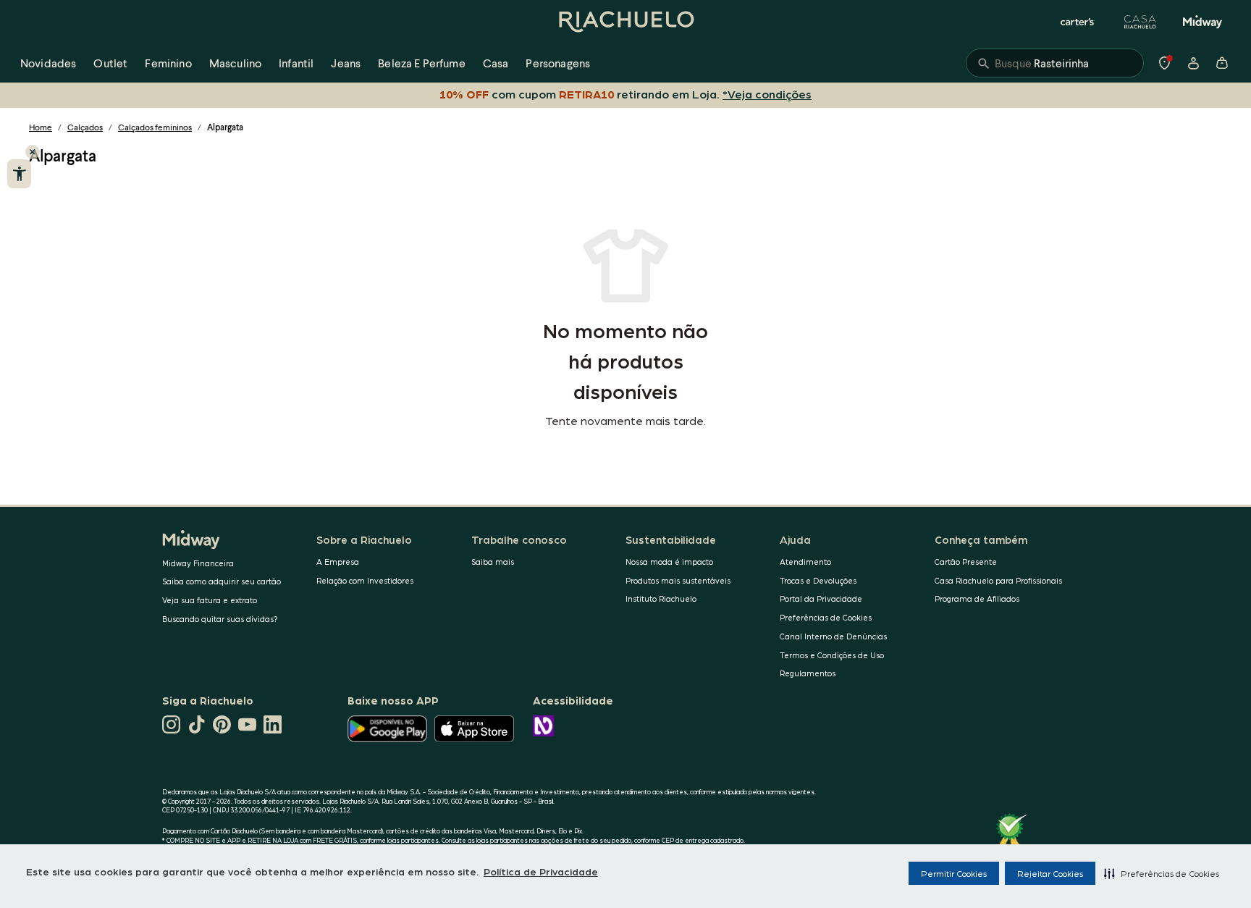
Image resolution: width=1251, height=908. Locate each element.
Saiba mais (492, 561)
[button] (1161, 873)
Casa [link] (496, 63)
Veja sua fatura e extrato (209, 599)
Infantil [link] (296, 63)
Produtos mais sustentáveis (678, 580)
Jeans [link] (346, 63)
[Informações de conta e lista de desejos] (1193, 63)
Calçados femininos (155, 127)
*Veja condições (767, 93)
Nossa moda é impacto (669, 561)
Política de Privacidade (541, 871)
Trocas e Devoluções (818, 580)
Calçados (85, 127)
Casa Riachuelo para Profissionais (998, 580)
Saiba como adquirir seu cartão (221, 581)
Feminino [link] (168, 63)
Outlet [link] (110, 63)
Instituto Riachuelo (661, 598)
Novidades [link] (48, 63)
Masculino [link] (235, 63)
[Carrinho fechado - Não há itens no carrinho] (1222, 63)
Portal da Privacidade (821, 598)
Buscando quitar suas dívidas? (220, 618)
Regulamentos (807, 673)
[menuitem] (48, 63)
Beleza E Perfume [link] (422, 63)
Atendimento (805, 561)
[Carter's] (1078, 22)
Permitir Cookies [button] (954, 873)
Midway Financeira (198, 563)
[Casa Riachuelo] (1140, 22)
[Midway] (1202, 22)
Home (40, 127)
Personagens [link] (558, 63)
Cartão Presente (966, 561)
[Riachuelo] (625, 21)
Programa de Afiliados (977, 598)
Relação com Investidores (364, 580)
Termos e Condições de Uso (832, 655)
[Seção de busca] (1055, 63)
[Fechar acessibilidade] (32, 152)
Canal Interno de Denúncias (833, 636)
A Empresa (337, 561)
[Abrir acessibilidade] (19, 173)
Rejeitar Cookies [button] (1050, 873)
